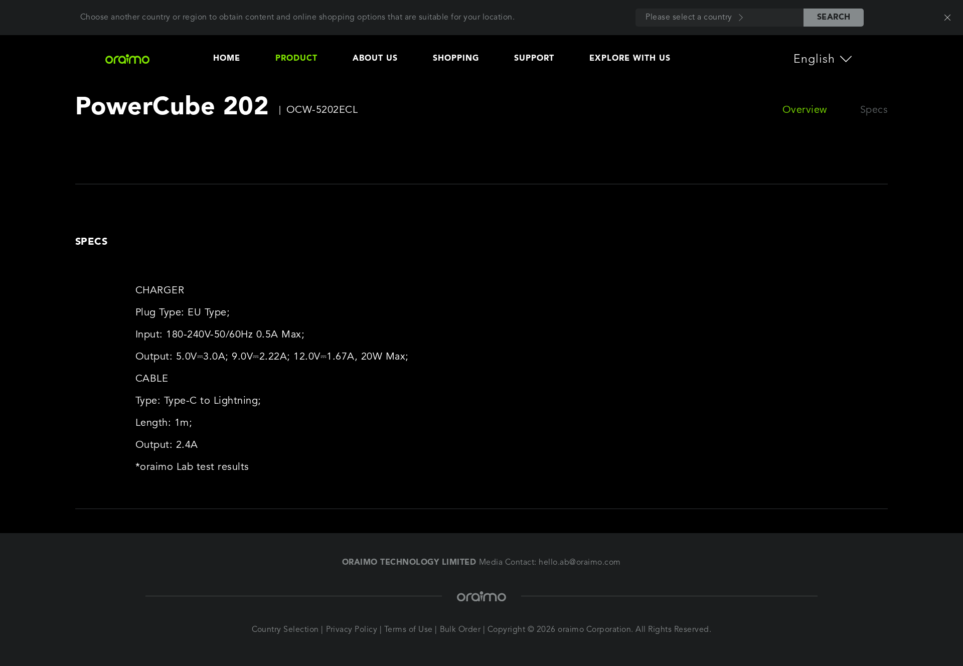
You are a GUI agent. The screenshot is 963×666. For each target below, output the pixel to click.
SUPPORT (534, 59)
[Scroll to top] (910, 625)
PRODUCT (296, 59)
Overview (804, 110)
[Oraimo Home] (134, 58)
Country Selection (285, 630)
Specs (874, 110)
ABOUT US (375, 59)
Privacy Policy (352, 630)
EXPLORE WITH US (630, 59)
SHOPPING (456, 59)
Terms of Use (408, 630)
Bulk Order (460, 630)
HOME (226, 59)
